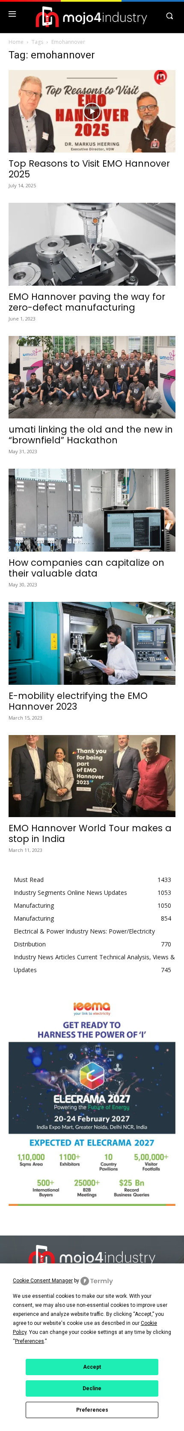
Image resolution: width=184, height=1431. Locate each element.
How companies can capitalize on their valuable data (86, 568)
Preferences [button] (29, 1341)
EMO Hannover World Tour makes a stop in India (90, 833)
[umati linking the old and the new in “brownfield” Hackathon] (92, 377)
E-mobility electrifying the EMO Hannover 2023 (78, 701)
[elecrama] (92, 1203)
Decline (92, 1388)
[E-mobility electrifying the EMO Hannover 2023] (92, 643)
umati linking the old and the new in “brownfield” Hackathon (91, 434)
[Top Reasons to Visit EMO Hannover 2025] (92, 111)
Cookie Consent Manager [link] (43, 1281)
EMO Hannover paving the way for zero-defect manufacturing (87, 302)
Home (16, 42)
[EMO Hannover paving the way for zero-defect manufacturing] (92, 244)
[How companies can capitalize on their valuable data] (92, 510)
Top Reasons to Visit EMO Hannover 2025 (89, 168)
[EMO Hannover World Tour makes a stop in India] (92, 776)
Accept (92, 1367)
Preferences (92, 1410)
